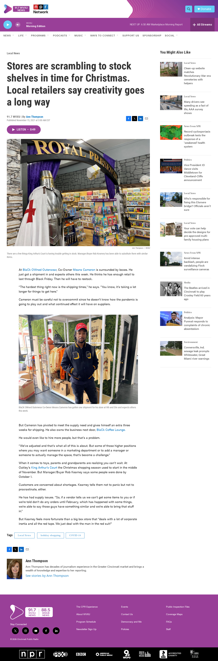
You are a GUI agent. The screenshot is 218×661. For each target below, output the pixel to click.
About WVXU (83, 614)
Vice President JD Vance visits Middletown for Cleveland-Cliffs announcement (194, 172)
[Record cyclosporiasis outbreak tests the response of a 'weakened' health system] (171, 132)
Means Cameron (84, 269)
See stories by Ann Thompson (47, 576)
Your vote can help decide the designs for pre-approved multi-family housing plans (197, 233)
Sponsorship (152, 35)
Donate (206, 9)
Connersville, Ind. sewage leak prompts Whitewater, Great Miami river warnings (196, 352)
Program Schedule (86, 621)
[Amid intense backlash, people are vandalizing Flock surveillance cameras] (171, 259)
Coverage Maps (174, 614)
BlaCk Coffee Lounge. (111, 429)
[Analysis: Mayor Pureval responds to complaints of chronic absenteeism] (171, 318)
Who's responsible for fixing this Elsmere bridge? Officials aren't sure (197, 204)
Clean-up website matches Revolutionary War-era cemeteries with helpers (197, 75)
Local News (13, 53)
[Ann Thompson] (14, 569)
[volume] (18, 25)
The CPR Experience (87, 606)
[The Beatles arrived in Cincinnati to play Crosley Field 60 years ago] (171, 289)
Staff (168, 629)
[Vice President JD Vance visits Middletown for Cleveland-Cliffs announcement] (171, 166)
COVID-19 (75, 535)
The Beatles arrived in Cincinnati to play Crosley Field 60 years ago (197, 293)
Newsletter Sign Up (86, 629)
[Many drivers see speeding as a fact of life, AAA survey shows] (171, 102)
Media (187, 282)
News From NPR (192, 126)
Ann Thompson (34, 116)
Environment (191, 342)
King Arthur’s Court (44, 467)
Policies (125, 629)
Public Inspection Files (178, 606)
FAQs (169, 621)
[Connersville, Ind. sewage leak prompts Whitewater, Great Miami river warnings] (171, 348)
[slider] (23, 24)
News (7, 35)
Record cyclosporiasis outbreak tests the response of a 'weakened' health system (197, 138)
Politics (188, 160)
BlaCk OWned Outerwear (40, 269)
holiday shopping (50, 535)
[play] (7, 25)
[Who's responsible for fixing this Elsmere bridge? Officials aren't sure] (171, 199)
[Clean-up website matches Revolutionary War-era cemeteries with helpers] (171, 69)
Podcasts (60, 35)
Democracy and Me (131, 621)
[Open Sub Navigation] (13, 35)
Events (124, 606)
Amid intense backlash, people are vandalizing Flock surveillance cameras (196, 263)
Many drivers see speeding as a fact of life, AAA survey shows (196, 107)
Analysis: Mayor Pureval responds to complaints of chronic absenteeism (197, 323)
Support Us (130, 35)
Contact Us (127, 614)
